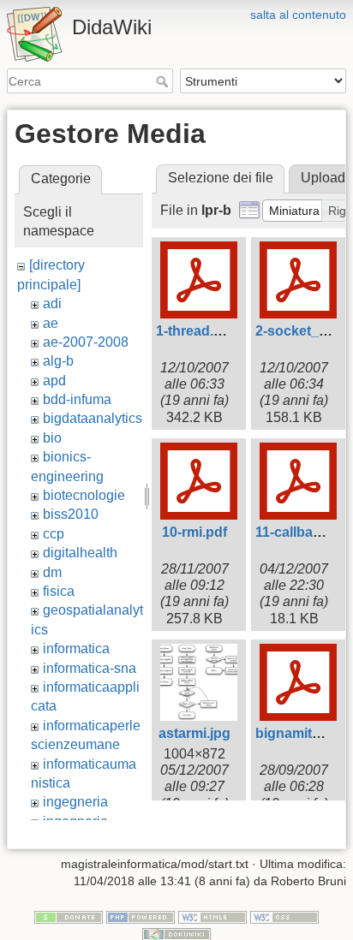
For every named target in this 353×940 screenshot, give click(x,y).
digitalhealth (80, 552)
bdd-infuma (77, 399)
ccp (53, 534)
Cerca (164, 81)
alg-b (58, 361)
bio (52, 438)
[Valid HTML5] (212, 917)
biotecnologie (84, 495)
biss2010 (71, 514)
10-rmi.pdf (194, 532)
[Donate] (68, 917)
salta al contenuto (298, 14)
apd (54, 380)
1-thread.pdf (195, 331)
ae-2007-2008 (86, 342)
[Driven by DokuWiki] (176, 933)
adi (52, 303)
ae (50, 323)
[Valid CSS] (284, 917)
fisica (59, 591)
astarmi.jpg (194, 733)
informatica (76, 648)
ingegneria (75, 801)
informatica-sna (89, 668)
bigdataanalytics (92, 418)
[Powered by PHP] (140, 917)
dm (52, 572)
